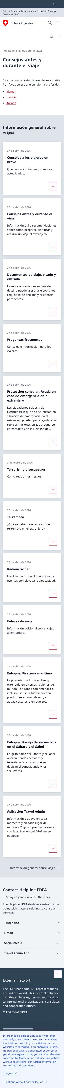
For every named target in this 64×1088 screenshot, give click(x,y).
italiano (11, 103)
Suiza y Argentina (22, 23)
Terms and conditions (21, 1065)
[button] (58, 974)
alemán (11, 92)
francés (11, 97)
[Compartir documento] (59, 36)
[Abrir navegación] (58, 23)
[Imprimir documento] (51, 36)
